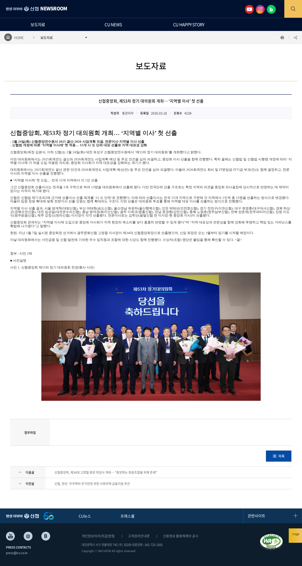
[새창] (271, 542)
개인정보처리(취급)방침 (98, 535)
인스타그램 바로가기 (28, 536)
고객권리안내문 (139, 535)
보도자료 (38, 24)
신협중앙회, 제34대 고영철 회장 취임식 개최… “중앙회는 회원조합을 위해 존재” (105, 472)
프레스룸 (127, 516)
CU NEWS (113, 24)
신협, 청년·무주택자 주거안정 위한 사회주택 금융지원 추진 (92, 483)
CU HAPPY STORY (188, 24)
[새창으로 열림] (250, 8)
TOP (296, 534)
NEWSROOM (53, 9)
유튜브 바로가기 (10, 536)
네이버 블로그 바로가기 (45, 536)
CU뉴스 (85, 516)
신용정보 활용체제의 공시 (180, 535)
